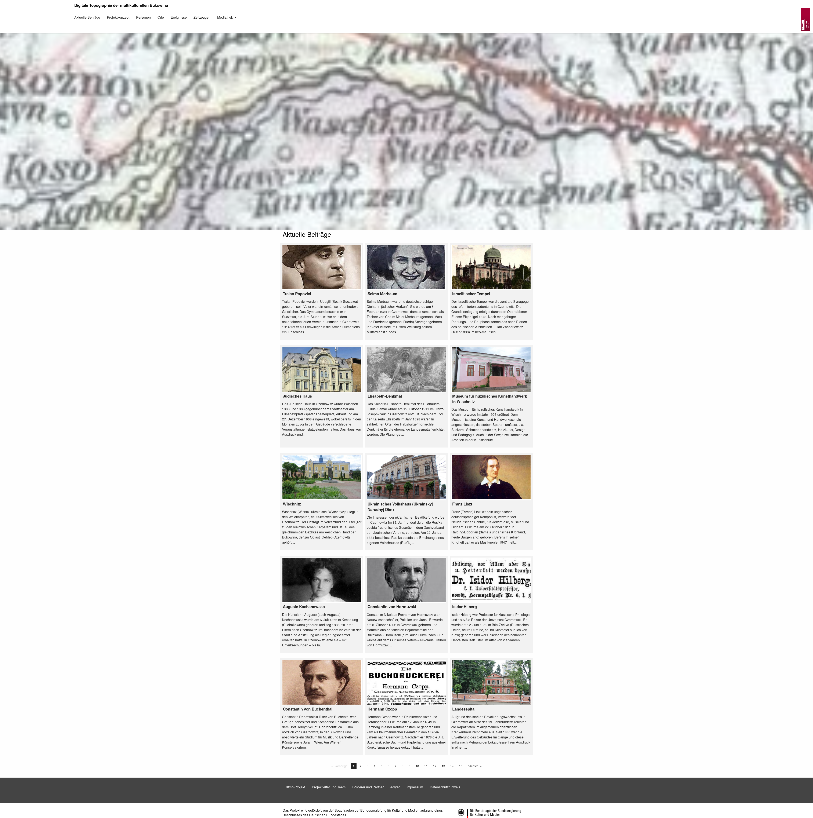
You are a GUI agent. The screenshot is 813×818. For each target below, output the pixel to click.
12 (434, 766)
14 (452, 766)
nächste (476, 766)
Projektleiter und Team (329, 787)
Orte (161, 17)
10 (417, 766)
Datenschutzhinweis (445, 787)
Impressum (414, 787)
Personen (143, 17)
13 (443, 766)
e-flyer (395, 787)
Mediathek (225, 17)
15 (460, 766)
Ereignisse (179, 17)
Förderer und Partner (368, 787)
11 (426, 766)
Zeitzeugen (202, 17)
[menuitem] (87, 20)
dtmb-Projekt (295, 787)
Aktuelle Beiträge (87, 17)
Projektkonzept (118, 17)
